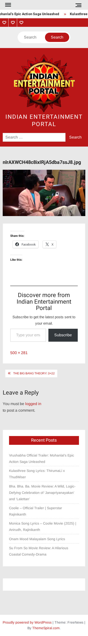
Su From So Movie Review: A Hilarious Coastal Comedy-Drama (38, 551)
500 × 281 (19, 353)
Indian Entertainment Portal (44, 121)
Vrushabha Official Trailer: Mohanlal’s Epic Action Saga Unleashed (41, 458)
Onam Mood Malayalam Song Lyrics (37, 539)
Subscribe (63, 335)
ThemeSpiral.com (46, 628)
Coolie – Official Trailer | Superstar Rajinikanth (35, 511)
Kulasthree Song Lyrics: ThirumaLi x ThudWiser (37, 474)
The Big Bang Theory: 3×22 (34, 373)
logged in (33, 404)
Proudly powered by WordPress (27, 622)
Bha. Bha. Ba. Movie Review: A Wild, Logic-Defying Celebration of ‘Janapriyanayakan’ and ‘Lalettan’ (42, 492)
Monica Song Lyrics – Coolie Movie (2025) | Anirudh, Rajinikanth (42, 526)
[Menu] (7, 5)
